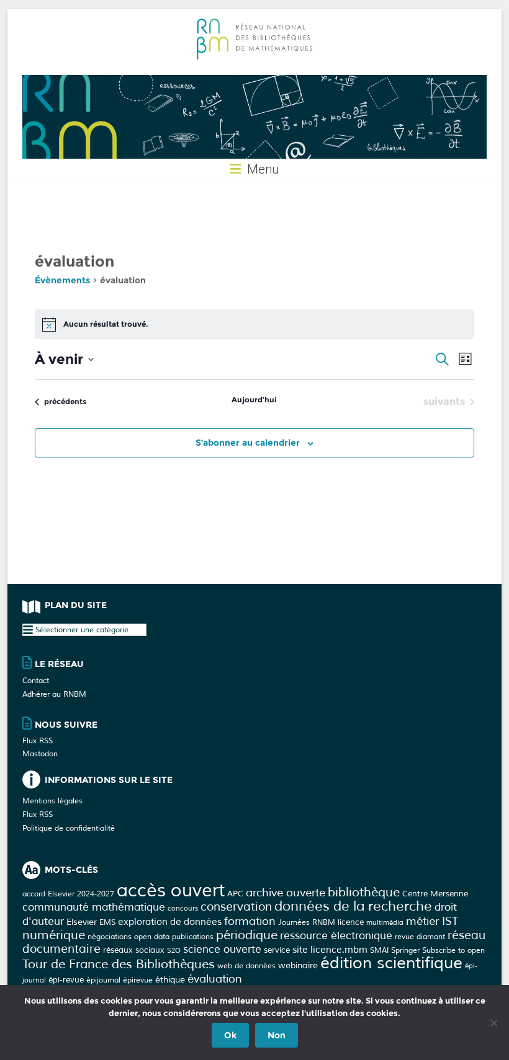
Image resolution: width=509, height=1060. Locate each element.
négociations (110, 937)
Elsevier (81, 921)
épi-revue (66, 979)
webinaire (298, 965)
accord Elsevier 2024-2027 (68, 894)
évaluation (214, 979)
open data (151, 937)
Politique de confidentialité (68, 828)
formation (250, 921)
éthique (170, 979)
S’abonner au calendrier (248, 442)
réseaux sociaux (133, 950)
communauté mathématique (93, 907)
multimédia (384, 923)
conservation (236, 906)
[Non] (493, 1023)
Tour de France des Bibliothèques (118, 964)
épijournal (103, 980)
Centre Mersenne (435, 893)
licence (351, 922)
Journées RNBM (306, 922)
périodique (246, 935)
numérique (53, 935)
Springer (405, 950)
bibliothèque (364, 892)
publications (193, 937)
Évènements (62, 280)
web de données (246, 966)
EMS (107, 922)
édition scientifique (391, 963)
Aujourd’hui (254, 399)
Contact (35, 681)
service (277, 950)
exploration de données (170, 922)
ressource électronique (336, 935)
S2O (174, 951)
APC (235, 893)
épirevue (138, 980)
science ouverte (222, 949)
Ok (230, 1035)
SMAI (379, 950)
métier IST (432, 921)
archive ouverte (285, 892)
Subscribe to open (453, 950)
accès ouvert (171, 890)
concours (183, 908)
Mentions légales (52, 801)
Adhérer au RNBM (54, 694)
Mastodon (40, 754)
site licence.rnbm (329, 950)
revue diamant (420, 937)
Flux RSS (37, 741)
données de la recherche (353, 906)
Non (277, 1035)
